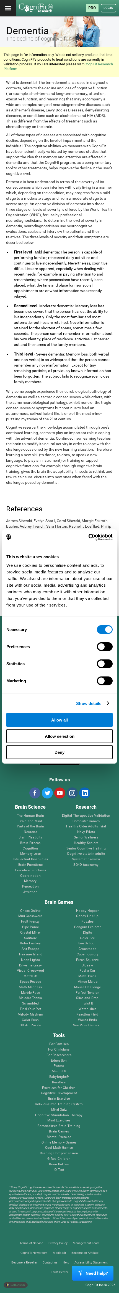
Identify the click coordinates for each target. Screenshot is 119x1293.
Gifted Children (59, 1159)
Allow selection (59, 736)
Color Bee (87, 938)
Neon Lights (30, 960)
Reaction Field (87, 1014)
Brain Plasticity (30, 837)
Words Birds (87, 1020)
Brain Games (59, 1131)
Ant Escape (30, 949)
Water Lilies (88, 1009)
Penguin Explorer (87, 927)
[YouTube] (59, 792)
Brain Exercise (59, 1098)
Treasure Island (31, 954)
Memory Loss (30, 854)
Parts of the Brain (30, 826)
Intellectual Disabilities (30, 859)
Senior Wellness (86, 837)
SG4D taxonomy (86, 865)
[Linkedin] (84, 792)
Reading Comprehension (59, 1153)
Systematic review (86, 859)
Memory (30, 881)
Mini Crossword (30, 916)
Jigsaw (87, 965)
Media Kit (59, 1253)
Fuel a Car (87, 971)
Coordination (30, 876)
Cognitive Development (59, 1093)
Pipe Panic (30, 927)
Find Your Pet (30, 1009)
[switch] (105, 646)
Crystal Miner (30, 932)
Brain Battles (59, 1164)
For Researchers (58, 1055)
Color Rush (30, 1020)
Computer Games (86, 821)
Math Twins (87, 976)
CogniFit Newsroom (34, 1253)
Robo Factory (30, 943)
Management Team (86, 1243)
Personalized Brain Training (58, 1126)
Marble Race (30, 993)
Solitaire (30, 938)
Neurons (30, 832)
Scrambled (30, 1003)
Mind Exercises (58, 1120)
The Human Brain (30, 816)
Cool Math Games (59, 1148)
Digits (87, 932)
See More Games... (87, 1025)
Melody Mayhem (30, 1014)
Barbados (17, 1284)
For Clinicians (58, 1049)
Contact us (50, 1262)
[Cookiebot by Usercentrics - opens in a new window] (88, 537)
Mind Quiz (59, 1110)
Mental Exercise (59, 1137)
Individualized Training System (59, 1104)
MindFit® (59, 1071)
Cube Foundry (88, 954)
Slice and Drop (87, 998)
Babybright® (59, 1077)
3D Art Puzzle (30, 1025)
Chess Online (30, 911)
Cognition (30, 848)
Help (66, 1262)
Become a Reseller (24, 1262)
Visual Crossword (30, 971)
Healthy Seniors (86, 843)
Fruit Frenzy (30, 921)
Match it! (30, 976)
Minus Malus (87, 982)
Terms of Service (31, 1243)
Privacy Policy (58, 1243)
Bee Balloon (87, 943)
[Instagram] (72, 792)
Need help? (97, 1273)
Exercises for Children (59, 1088)
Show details (88, 703)
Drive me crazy (30, 965)
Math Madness (30, 987)
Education (59, 1060)
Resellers (59, 1082)
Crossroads (87, 949)
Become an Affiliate (85, 1253)
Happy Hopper (87, 911)
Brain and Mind (30, 821)
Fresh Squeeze (87, 960)
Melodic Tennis (30, 998)
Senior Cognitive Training (86, 848)
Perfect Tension (88, 993)
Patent (59, 1066)
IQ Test (59, 1170)
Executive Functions (30, 870)
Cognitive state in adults (86, 854)
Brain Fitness (30, 843)
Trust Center (59, 1272)
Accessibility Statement (91, 1262)
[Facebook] (34, 792)
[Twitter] (47, 792)
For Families (59, 1044)
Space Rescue (30, 982)
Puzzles (87, 921)
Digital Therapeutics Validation (86, 816)
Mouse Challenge (87, 987)
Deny (59, 752)
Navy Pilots (86, 832)
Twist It (87, 1003)
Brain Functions (30, 865)
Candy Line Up (87, 916)
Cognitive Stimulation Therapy (58, 1115)
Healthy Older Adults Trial (86, 826)
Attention (30, 892)
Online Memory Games (59, 1142)
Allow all (59, 720)
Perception (30, 886)
